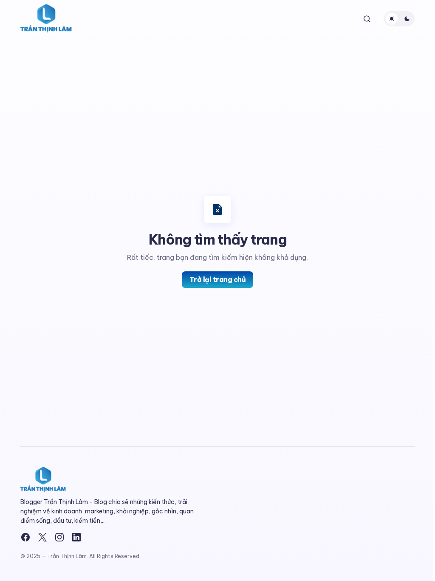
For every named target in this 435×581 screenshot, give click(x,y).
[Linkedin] (76, 537)
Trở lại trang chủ (217, 279)
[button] (367, 18)
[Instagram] (59, 537)
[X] (42, 537)
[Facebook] (25, 537)
